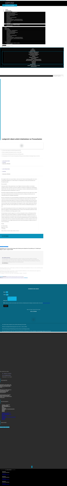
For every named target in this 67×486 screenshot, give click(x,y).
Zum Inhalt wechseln (3, 0)
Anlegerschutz (4, 163)
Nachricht (5, 300)
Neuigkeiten (7, 28)
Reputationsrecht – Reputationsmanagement (15, 20)
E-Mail (4, 294)
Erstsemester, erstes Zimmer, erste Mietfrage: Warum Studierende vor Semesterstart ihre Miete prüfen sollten (5, 385)
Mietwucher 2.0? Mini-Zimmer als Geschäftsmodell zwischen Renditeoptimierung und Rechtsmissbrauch (5, 391)
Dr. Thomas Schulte (8, 469)
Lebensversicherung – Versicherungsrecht (14, 19)
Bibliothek (8, 163)
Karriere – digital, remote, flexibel (33, 65)
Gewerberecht (9, 18)
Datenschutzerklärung (5, 472)
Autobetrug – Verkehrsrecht (12, 12)
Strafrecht (9, 40)
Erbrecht (8, 16)
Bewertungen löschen (11, 15)
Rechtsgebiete (8, 11)
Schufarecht (9, 21)
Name (4, 292)
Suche (5, 45)
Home (6, 27)
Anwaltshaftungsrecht (11, 13)
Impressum (4, 471)
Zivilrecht (8, 41)
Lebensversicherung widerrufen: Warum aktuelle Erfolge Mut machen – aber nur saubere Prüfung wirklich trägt (6, 396)
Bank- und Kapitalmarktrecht (12, 14)
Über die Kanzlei (9, 25)
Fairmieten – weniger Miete (11, 17)
